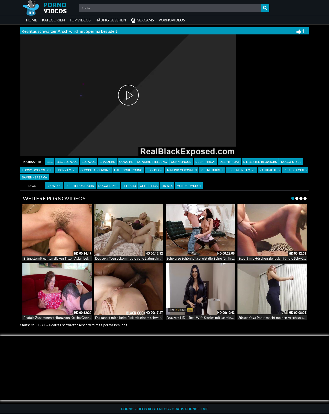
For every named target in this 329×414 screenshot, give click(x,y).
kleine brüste (212, 170)
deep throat (205, 161)
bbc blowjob (67, 161)
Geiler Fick (149, 186)
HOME (31, 20)
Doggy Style (291, 161)
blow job (54, 186)
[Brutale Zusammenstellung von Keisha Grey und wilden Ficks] (57, 289)
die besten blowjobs (260, 161)
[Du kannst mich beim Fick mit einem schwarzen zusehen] (129, 289)
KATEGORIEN (53, 20)
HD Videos (154, 170)
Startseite (27, 324)
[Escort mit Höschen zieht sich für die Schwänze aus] (272, 230)
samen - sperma (34, 177)
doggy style (108, 186)
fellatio (129, 186)
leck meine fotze (241, 170)
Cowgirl (126, 161)
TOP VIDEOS (80, 20)
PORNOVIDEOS (172, 20)
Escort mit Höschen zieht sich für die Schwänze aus (276, 258)
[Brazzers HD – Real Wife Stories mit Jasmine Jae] (200, 289)
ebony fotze (66, 170)
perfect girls (295, 170)
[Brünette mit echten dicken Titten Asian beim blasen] (57, 230)
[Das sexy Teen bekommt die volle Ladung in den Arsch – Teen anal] (129, 230)
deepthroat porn (80, 186)
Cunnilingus (181, 161)
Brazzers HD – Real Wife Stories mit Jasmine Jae (202, 317)
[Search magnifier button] (265, 8)
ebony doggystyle (37, 170)
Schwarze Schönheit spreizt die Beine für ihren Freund (207, 258)
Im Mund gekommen (181, 170)
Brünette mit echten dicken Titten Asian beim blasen (62, 258)
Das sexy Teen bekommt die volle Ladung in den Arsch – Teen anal (143, 258)
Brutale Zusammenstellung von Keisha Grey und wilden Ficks (68, 317)
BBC (50, 161)
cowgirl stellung (152, 161)
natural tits (269, 170)
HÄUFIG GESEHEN (110, 20)
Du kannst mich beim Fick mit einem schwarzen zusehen (137, 317)
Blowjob (89, 161)
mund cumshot (189, 186)
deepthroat (229, 161)
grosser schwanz (95, 170)
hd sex (167, 186)
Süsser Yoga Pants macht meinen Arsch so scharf (274, 317)
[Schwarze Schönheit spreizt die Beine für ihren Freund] (200, 230)
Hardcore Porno (128, 170)
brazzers (107, 161)
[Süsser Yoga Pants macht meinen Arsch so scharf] (272, 289)
